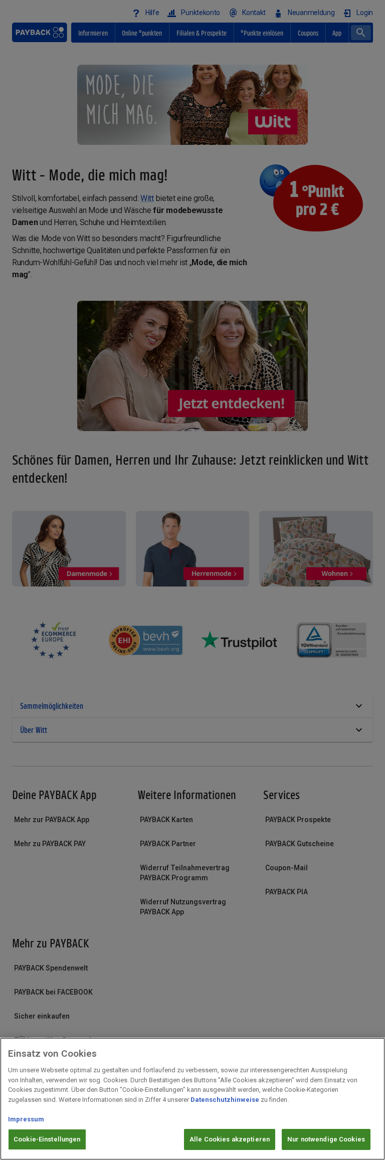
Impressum (26, 1119)
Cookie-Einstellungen (47, 1139)
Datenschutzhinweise (224, 1099)
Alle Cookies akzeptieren (229, 1139)
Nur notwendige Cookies (326, 1139)
